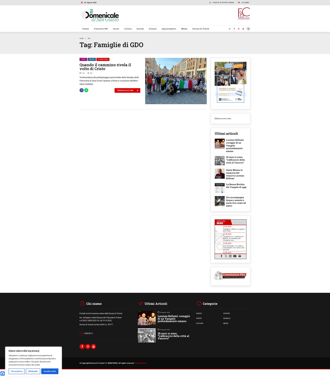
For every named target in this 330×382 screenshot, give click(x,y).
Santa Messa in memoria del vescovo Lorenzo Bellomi (235, 174)
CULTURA (199, 323)
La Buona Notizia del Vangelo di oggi (236, 185)
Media (184, 28)
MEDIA (225, 323)
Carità (116, 28)
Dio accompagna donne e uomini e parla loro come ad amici (236, 201)
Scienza (152, 28)
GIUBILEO (226, 318)
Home (82, 38)
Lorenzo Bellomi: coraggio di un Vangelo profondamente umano (235, 145)
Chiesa (85, 28)
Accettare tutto (50, 371)
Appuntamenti (169, 28)
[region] (33, 362)
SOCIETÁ (226, 313)
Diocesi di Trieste (200, 28)
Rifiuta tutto (33, 371)
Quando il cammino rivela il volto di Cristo (105, 66)
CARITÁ (199, 318)
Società (140, 28)
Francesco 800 (101, 28)
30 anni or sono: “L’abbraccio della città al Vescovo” (173, 336)
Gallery (91, 59)
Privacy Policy (140, 363)
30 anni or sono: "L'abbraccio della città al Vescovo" (235, 160)
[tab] (223, 222)
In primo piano (103, 59)
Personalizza (16, 371)
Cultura (128, 28)
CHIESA (199, 313)
